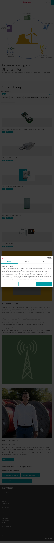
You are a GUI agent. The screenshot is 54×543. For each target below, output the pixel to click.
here (41, 279)
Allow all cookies (44, 284)
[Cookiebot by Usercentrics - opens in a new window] (46, 258)
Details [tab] (27, 261)
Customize (26, 284)
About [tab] (44, 261)
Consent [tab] (9, 261)
